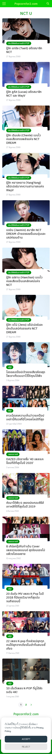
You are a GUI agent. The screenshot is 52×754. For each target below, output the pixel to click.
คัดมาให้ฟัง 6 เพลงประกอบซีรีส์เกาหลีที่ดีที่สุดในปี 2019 (25, 504)
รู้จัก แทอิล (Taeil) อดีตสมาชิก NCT (24, 50)
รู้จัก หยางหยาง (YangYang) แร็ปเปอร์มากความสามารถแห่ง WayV (25, 186)
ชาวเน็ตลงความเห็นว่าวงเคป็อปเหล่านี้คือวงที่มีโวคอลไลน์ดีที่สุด (25, 417)
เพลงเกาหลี (13, 454)
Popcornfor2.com (26, 4)
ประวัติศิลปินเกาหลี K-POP (18, 43)
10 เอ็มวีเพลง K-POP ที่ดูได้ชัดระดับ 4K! (24, 690)
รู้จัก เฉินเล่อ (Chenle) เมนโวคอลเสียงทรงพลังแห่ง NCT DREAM (23, 139)
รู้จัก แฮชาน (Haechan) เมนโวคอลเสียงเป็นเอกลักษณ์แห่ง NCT (24, 281)
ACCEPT (26, 739)
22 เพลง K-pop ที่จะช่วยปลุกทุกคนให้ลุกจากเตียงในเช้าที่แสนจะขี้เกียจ (25, 644)
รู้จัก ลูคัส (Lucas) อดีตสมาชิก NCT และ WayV (24, 93)
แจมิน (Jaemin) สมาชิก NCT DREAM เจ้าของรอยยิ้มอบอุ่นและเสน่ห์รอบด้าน (25, 233)
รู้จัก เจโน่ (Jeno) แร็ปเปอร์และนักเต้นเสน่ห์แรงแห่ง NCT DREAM (24, 328)
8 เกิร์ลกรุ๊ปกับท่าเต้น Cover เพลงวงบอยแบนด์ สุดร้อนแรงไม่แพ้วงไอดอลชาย (25, 550)
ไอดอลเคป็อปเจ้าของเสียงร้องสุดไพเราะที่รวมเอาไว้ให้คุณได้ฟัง (25, 374)
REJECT (26, 746)
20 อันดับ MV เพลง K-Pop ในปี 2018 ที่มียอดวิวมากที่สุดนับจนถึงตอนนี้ (25, 597)
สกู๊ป (10, 367)
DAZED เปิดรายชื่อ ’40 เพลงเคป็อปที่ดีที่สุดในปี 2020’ (25, 461)
